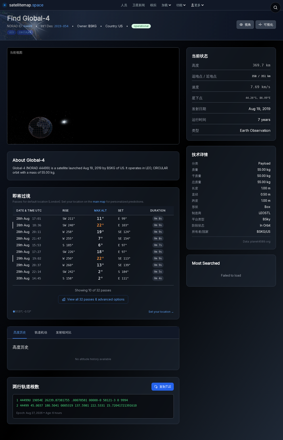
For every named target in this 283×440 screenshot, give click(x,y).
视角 (248, 24)
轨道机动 (41, 332)
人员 (124, 5)
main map (99, 201)
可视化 (268, 24)
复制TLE (165, 386)
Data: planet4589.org (256, 241)
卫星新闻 (138, 5)
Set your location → (161, 311)
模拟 (153, 5)
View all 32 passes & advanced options (95, 299)
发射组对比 (63, 332)
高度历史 (19, 332)
